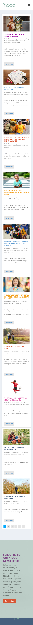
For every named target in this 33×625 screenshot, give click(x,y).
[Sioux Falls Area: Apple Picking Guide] (16, 437)
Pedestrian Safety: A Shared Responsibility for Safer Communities (16, 244)
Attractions (19, 353)
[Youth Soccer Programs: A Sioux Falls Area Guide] (16, 387)
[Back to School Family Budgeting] (16, 77)
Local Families (24, 248)
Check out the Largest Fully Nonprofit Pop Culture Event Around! (16, 139)
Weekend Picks (24, 351)
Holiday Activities (12, 40)
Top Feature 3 (24, 250)
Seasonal (23, 39)
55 (19, 526)
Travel (22, 452)
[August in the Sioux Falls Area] (16, 336)
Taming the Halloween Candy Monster (14, 35)
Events (19, 145)
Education (21, 92)
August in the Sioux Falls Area (15, 347)
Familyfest (7, 42)
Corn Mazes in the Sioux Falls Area (14, 498)
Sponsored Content (15, 42)
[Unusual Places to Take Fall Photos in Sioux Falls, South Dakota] (16, 284)
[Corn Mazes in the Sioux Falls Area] (16, 486)
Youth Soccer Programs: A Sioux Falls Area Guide (15, 399)
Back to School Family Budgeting (14, 89)
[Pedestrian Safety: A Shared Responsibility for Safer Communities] (16, 231)
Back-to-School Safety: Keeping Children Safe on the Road (16, 192)
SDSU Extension (14, 92)
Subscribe (9, 601)
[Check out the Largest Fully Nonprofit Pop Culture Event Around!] (16, 126)
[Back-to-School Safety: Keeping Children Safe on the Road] (16, 180)
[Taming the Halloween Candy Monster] (16, 23)
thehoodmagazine (14, 39)
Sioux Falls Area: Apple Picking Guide (14, 448)
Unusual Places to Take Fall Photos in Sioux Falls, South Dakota (17, 297)
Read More (9, 64)
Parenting (23, 40)
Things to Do (13, 145)
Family (19, 40)
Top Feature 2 (24, 94)
